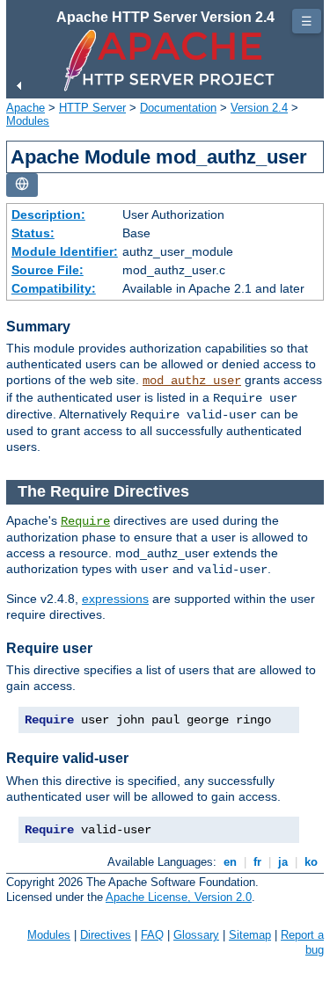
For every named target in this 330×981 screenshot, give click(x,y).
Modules (27, 120)
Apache (25, 107)
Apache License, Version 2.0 (179, 897)
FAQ (152, 934)
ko (311, 861)
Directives (105, 934)
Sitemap (250, 934)
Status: (33, 233)
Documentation (178, 107)
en (230, 861)
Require (85, 521)
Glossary (196, 934)
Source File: (47, 270)
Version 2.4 (259, 107)
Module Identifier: (64, 251)
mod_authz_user (192, 381)
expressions (115, 599)
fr (257, 861)
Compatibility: (53, 288)
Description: (48, 214)
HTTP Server (92, 107)
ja (283, 861)
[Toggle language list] (22, 185)
